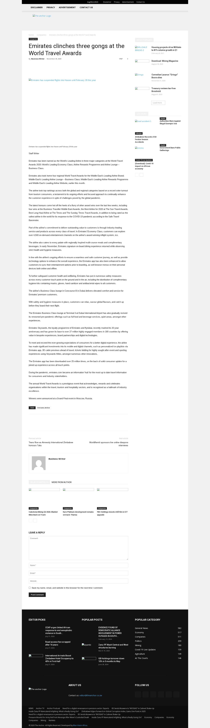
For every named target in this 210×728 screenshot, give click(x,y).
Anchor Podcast (53, 708)
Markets (52, 720)
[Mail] (165, 2)
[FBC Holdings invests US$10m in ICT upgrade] (112, 499)
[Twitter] (170, 2)
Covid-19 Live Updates (144, 160)
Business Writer (37, 59)
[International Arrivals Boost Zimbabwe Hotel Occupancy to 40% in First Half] (36, 659)
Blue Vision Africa (80, 725)
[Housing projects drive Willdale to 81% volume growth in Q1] (142, 51)
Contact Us (140, 2)
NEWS (31, 708)
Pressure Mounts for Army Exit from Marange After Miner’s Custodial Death (59, 717)
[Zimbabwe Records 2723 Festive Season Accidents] (146, 127)
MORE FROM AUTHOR (62, 482)
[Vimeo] (174, 2)
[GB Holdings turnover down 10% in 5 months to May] (89, 662)
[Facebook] (155, 2)
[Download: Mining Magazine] (142, 65)
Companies (41, 35)
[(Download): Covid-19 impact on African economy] (146, 153)
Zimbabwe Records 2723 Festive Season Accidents (145, 139)
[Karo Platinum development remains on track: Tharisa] (78, 499)
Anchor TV (40, 708)
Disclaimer (107, 2)
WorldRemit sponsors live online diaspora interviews (108, 444)
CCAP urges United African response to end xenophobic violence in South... (58, 630)
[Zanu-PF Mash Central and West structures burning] (89, 648)
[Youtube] (179, 2)
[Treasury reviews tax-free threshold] (142, 92)
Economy (148, 717)
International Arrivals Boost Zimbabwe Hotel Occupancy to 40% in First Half (59, 658)
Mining (43, 720)
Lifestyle (139, 133)
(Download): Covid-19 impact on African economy (144, 166)
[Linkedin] (160, 2)
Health (163, 119)
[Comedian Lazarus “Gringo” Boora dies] (142, 78)
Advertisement (128, 2)
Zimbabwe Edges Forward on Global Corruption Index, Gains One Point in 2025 (113, 711)
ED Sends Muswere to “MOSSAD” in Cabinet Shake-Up (133, 708)
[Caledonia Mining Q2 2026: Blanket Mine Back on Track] (44, 499)
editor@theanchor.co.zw (91, 695)
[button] (151, 2)
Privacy (117, 2)
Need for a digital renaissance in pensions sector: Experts (86, 708)
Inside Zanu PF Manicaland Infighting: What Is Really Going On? (54, 711)
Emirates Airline (43, 408)
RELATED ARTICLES (39, 482)
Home (31, 35)
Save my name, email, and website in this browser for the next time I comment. (67, 588)
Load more (157, 103)
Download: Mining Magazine (165, 61)
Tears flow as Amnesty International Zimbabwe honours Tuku (51, 444)
